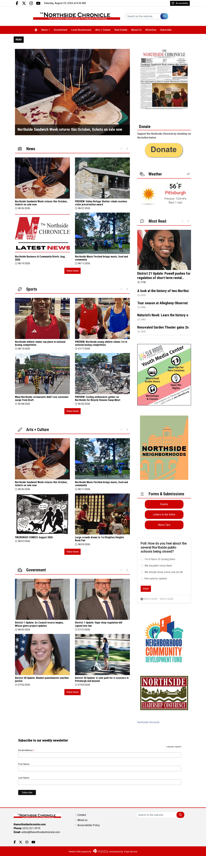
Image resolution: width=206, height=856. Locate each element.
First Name (23, 764)
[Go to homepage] (76, 16)
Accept (195, 850)
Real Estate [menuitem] (120, 29)
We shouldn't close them (158, 565)
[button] (188, 174)
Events (164, 504)
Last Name (23, 777)
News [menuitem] (44, 29)
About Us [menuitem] (136, 29)
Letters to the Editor (164, 514)
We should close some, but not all (164, 572)
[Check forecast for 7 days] (148, 195)
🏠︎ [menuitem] (35, 29)
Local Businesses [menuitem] (81, 29)
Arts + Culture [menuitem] (103, 29)
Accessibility (182, 3)
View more (72, 270)
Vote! (146, 588)
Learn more (179, 850)
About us (82, 820)
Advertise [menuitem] (150, 29)
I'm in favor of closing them (160, 559)
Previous (17, 92)
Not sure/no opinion (156, 578)
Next (127, 92)
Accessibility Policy (88, 825)
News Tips (164, 524)
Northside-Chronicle (148, 722)
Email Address (26, 750)
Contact (81, 814)
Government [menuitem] (60, 29)
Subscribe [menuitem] (166, 29)
